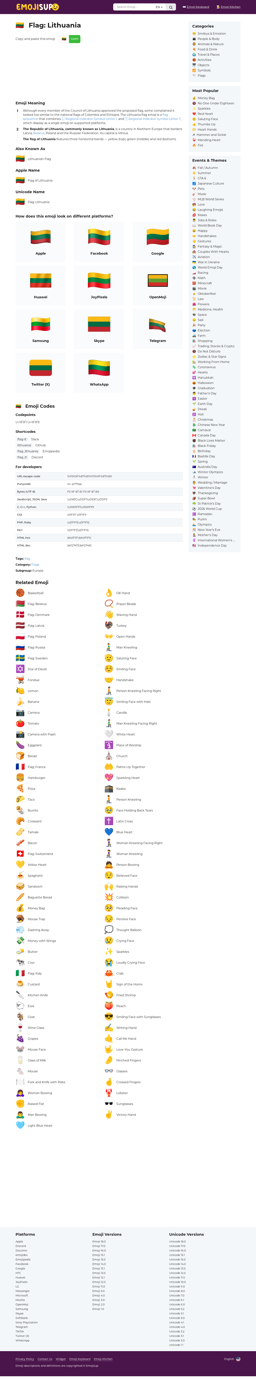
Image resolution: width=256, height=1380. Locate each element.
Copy (75, 39)
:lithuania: (24, 445)
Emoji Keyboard (79, 1359)
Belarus (38, 133)
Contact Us (45, 1359)
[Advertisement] (99, 71)
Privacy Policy (25, 1359)
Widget (61, 1359)
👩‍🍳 (228, 7)
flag (27, 558)
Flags (35, 564)
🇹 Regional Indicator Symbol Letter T (153, 119)
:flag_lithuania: (27, 451)
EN (158, 7)
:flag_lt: (22, 457)
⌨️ (196, 7)
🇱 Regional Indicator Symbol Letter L (90, 119)
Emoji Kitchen (103, 1359)
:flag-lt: (22, 439)
